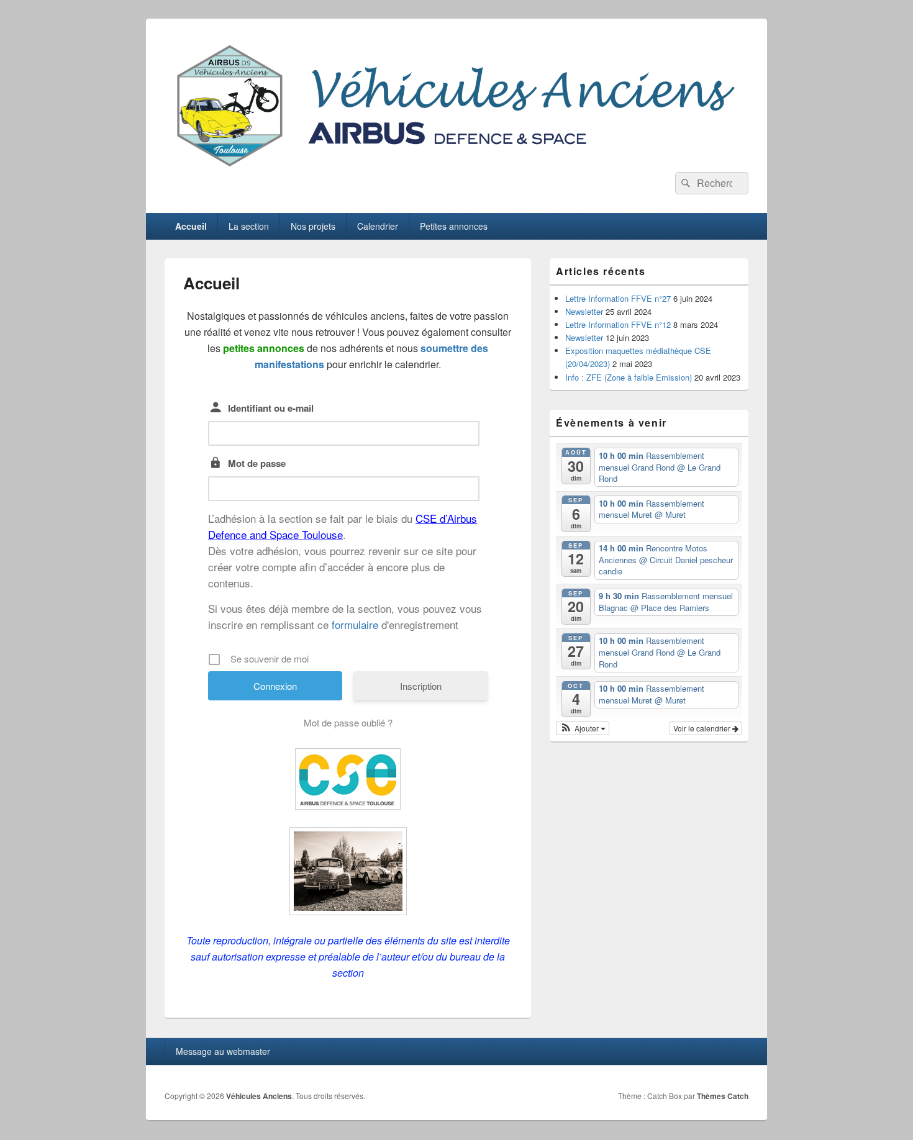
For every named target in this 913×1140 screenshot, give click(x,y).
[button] (582, 728)
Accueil (191, 226)
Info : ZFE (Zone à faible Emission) (628, 377)
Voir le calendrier (702, 728)
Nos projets (313, 226)
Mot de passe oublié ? (348, 722)
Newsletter (584, 311)
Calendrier (377, 226)
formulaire (355, 624)
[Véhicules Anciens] (456, 168)
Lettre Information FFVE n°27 (618, 298)
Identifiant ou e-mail (271, 408)
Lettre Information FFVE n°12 (618, 324)
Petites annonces (454, 226)
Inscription (421, 685)
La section (249, 226)
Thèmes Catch (722, 1096)
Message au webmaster (223, 1051)
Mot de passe (257, 463)
